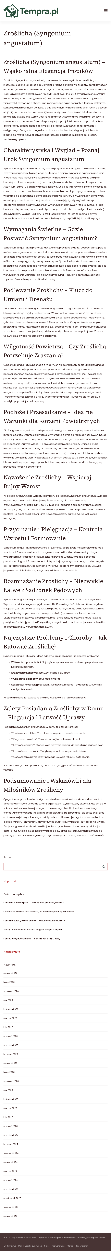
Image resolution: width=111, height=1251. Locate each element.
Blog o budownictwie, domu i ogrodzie (29, 1238)
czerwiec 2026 (11, 991)
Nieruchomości (58, 1246)
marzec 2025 (10, 1108)
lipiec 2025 (9, 1072)
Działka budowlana (33, 1246)
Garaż (46, 1246)
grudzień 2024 (10, 1135)
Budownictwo (10, 1246)
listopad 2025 (10, 1054)
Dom (20, 1246)
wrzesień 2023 (10, 1207)
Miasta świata (11, 951)
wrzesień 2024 (10, 1153)
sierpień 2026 (10, 973)
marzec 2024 (10, 1171)
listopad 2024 (10, 1144)
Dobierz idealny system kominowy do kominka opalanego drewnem (38, 911)
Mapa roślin (10, 881)
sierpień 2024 (10, 1162)
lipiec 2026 (9, 982)
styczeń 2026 (10, 1036)
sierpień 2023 (10, 1216)
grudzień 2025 (10, 1045)
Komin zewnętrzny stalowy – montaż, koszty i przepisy (31, 939)
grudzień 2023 (10, 1189)
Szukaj (8, 857)
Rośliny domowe (82, 1246)
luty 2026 (8, 1027)
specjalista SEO (99, 1238)
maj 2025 (8, 1090)
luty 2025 (8, 1117)
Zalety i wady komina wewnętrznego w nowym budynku (32, 929)
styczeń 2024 (10, 1180)
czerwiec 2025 (11, 1081)
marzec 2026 (10, 1018)
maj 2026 (8, 1000)
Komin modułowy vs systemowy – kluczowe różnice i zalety (34, 921)
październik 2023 (12, 1198)
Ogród (70, 1246)
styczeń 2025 (10, 1126)
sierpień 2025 (10, 1063)
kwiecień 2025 (10, 1099)
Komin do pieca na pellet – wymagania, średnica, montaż (33, 903)
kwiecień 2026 (10, 1009)
